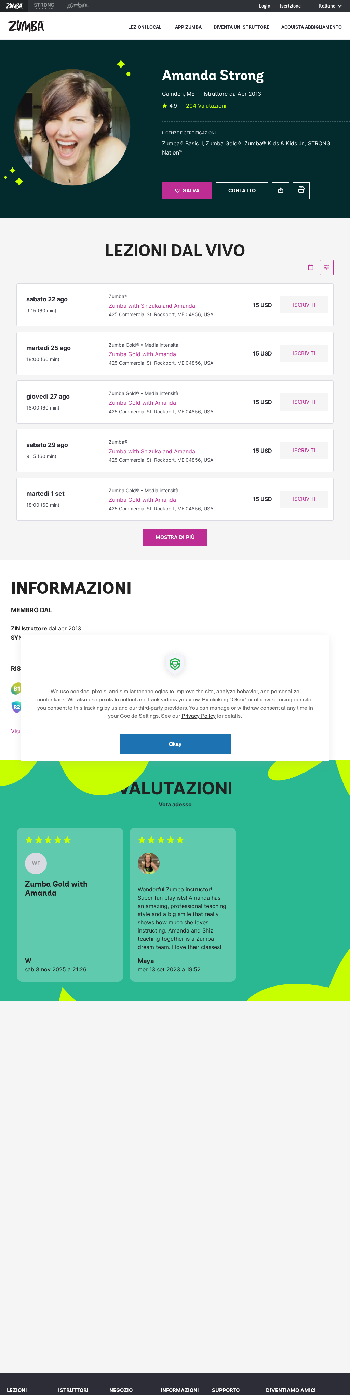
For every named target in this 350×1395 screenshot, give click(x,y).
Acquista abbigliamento (311, 27)
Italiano (327, 6)
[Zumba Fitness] (26, 26)
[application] (175, 698)
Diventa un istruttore (241, 27)
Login (264, 6)
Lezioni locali (145, 27)
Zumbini (77, 6)
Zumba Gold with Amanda (142, 354)
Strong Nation (44, 6)
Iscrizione (290, 6)
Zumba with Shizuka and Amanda (152, 305)
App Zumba (188, 27)
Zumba (14, 6)
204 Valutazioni (206, 105)
